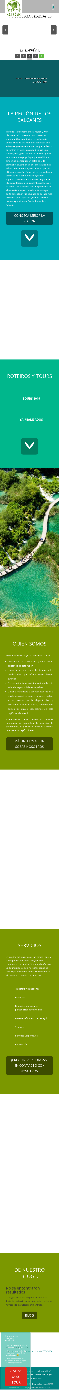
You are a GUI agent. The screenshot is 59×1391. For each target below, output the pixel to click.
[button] (5, 29)
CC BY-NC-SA (46, 1351)
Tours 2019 (31, 398)
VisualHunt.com (33, 1351)
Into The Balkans (41, 1387)
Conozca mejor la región (29, 218)
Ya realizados (31, 419)
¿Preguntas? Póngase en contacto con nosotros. (30, 1065)
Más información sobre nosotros (29, 744)
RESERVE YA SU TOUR (15, 1377)
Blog (29, 1315)
